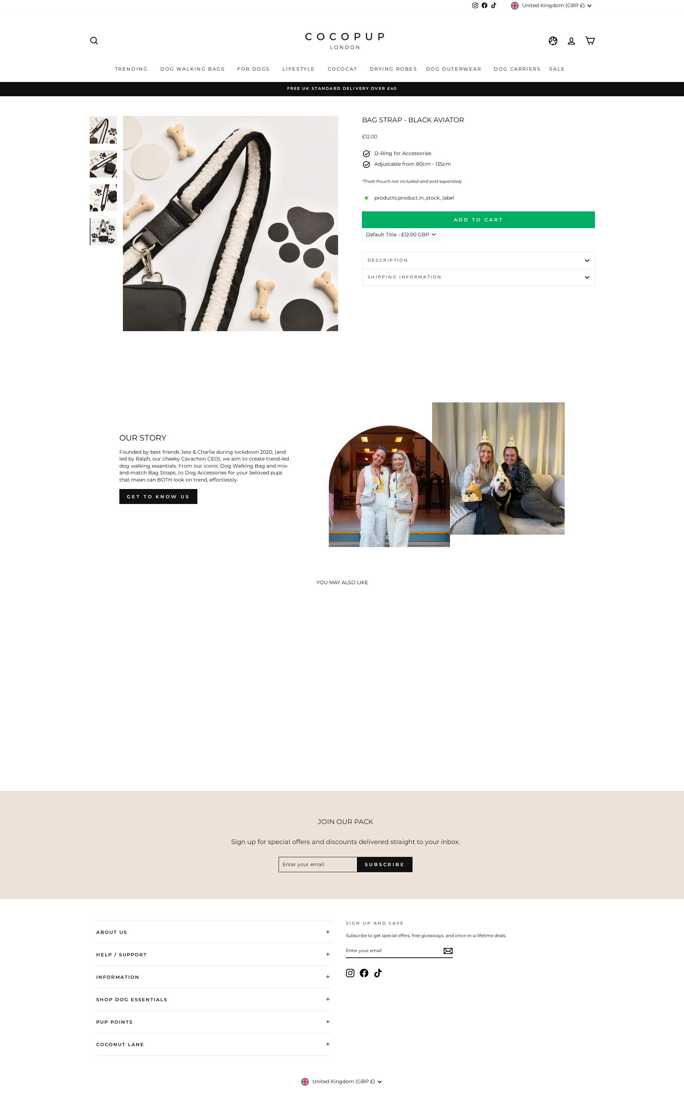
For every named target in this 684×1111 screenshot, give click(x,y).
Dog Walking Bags (193, 69)
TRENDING (132, 69)
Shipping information (405, 276)
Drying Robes (394, 69)
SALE (558, 69)
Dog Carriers (517, 69)
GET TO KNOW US (158, 496)
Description (388, 260)
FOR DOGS (254, 69)
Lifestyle (300, 69)
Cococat (343, 69)
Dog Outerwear (454, 69)
